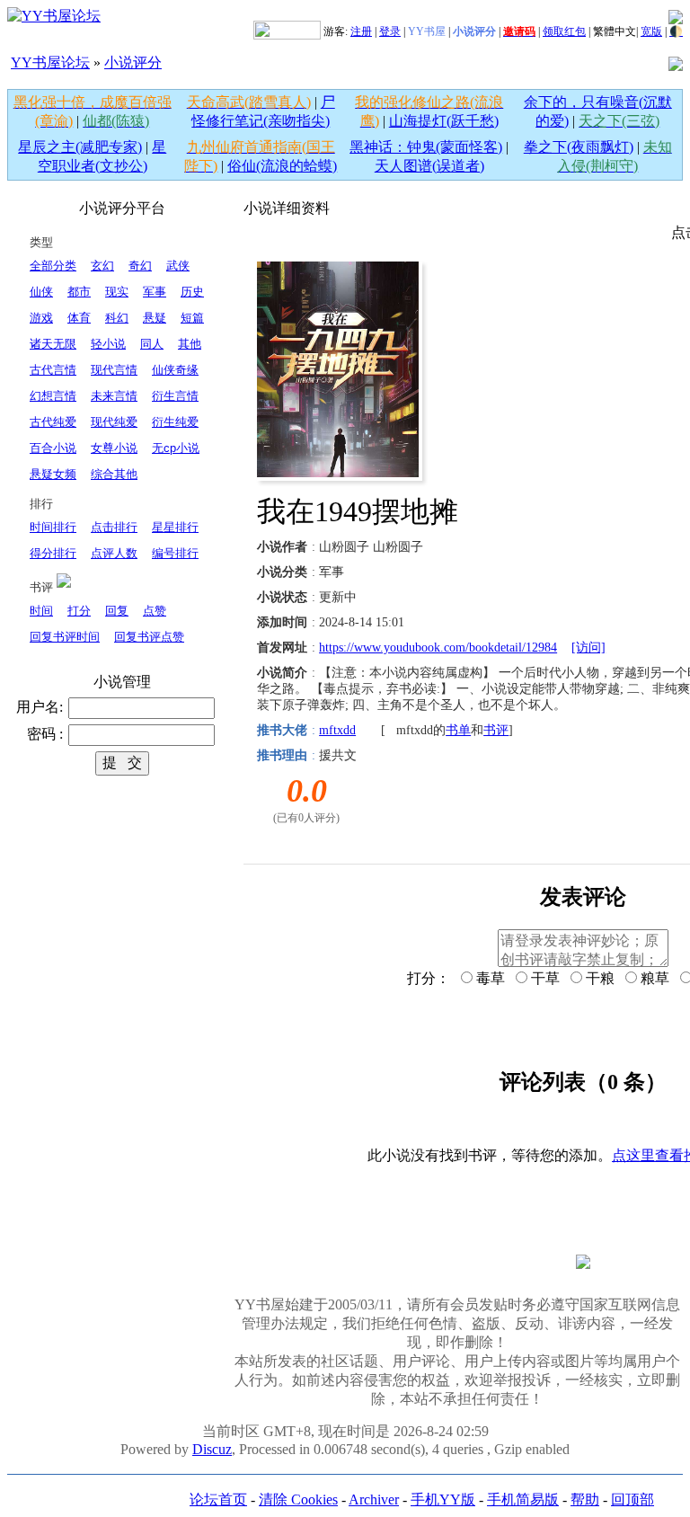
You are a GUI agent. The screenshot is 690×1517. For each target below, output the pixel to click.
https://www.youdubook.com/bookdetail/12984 (438, 647)
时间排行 (53, 527)
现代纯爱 (114, 422)
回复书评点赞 (149, 636)
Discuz (212, 1449)
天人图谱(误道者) (429, 165)
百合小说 (53, 448)
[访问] (588, 647)
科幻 (116, 317)
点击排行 (114, 527)
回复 (116, 610)
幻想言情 (53, 396)
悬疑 (154, 317)
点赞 (154, 610)
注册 (361, 31)
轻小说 (108, 343)
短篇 (192, 317)
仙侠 (41, 291)
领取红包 (564, 31)
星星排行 (175, 527)
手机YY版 (443, 1499)
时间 (41, 610)
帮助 (585, 1499)
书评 (496, 730)
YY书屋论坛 (50, 62)
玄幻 (102, 265)
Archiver (374, 1499)
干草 (543, 978)
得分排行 (53, 553)
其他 (189, 343)
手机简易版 (523, 1499)
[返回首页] (54, 15)
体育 (79, 317)
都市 (79, 291)
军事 (154, 291)
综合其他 (114, 474)
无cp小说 (175, 448)
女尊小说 (114, 448)
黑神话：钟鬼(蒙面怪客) (425, 147)
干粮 (598, 978)
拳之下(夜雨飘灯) (578, 147)
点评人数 (114, 553)
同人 (152, 343)
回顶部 (632, 1499)
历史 (192, 291)
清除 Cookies (298, 1499)
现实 (116, 291)
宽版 (651, 31)
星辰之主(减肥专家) (80, 147)
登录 (390, 31)
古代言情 (53, 370)
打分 (79, 610)
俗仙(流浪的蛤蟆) (282, 165)
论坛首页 (218, 1499)
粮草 (653, 978)
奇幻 (140, 265)
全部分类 (53, 265)
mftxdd (337, 730)
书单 (458, 730)
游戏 (41, 317)
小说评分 (133, 62)
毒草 (489, 978)
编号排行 (175, 553)
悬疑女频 (53, 474)
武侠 (178, 265)
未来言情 (114, 396)
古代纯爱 (53, 422)
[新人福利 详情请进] (287, 31)
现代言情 (114, 370)
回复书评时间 (65, 636)
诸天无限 (53, 343)
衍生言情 (175, 396)
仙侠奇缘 (175, 370)
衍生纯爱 (175, 422)
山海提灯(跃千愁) (444, 121)
